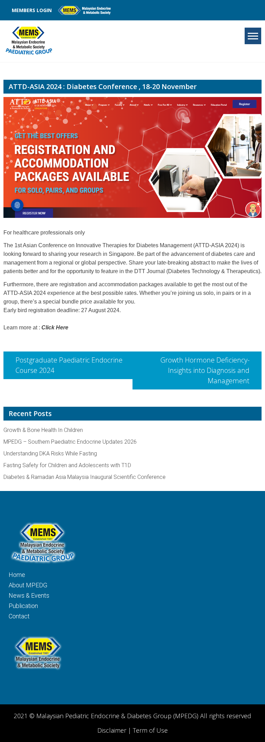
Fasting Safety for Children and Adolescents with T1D (67, 465)
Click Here (54, 327)
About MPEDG (28, 585)
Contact (19, 616)
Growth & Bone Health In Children (43, 430)
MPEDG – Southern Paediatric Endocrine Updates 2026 (70, 442)
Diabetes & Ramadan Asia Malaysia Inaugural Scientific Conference (84, 477)
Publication (23, 605)
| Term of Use (148, 730)
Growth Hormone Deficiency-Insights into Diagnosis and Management (204, 370)
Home (17, 574)
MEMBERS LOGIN (32, 10)
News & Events (29, 595)
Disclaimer (112, 730)
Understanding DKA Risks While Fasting (50, 453)
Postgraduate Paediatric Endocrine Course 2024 (69, 365)
